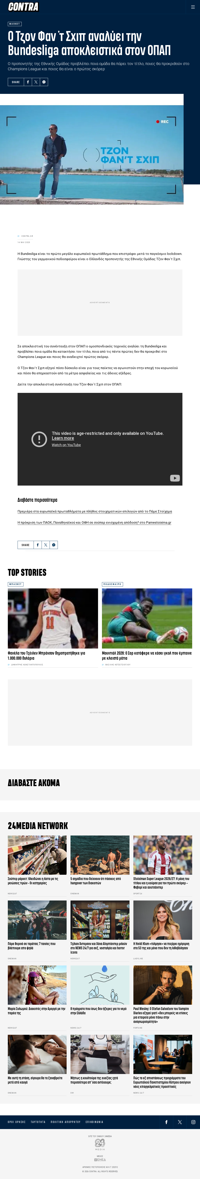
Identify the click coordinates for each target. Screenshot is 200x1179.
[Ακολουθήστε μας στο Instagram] (193, 1122)
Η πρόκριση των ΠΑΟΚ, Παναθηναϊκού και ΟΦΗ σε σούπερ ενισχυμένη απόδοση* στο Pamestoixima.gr (94, 522)
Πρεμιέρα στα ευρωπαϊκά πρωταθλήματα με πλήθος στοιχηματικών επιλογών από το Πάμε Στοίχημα (95, 511)
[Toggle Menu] (193, 7)
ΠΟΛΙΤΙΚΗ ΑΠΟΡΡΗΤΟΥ (66, 1122)
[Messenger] (44, 82)
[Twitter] (36, 82)
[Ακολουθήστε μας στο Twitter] (180, 1122)
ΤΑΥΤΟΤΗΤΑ (38, 1122)
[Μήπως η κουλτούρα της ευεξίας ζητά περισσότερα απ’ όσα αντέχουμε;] (100, 1054)
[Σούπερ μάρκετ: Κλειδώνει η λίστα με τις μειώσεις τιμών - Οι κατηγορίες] (37, 855)
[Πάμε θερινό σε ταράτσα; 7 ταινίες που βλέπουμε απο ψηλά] (37, 920)
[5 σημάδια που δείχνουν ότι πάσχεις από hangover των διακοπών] (100, 855)
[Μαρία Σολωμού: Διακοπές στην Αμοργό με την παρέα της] (37, 985)
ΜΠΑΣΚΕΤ (15, 584)
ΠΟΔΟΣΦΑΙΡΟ (112, 584)
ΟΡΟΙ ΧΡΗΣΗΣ (17, 1122)
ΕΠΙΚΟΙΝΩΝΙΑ (95, 1122)
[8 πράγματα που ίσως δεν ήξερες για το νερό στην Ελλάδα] (100, 985)
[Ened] (100, 1160)
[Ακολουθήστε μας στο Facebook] (166, 1122)
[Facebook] (27, 82)
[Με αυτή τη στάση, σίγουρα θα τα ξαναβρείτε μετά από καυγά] (37, 1054)
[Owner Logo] (100, 1144)
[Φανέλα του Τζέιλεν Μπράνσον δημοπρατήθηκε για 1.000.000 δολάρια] (53, 618)
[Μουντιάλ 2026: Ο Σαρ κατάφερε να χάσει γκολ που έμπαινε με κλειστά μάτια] (147, 618)
